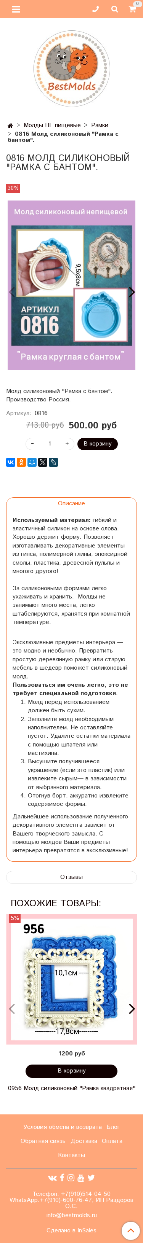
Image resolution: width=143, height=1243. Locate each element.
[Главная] (10, 126)
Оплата (112, 1141)
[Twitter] (91, 1178)
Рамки (99, 125)
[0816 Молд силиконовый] (71, 286)
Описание (71, 503)
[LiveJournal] (53, 462)
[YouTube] (80, 1178)
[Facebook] (62, 1178)
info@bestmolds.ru (72, 1215)
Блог (113, 1127)
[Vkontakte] (52, 1178)
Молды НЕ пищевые (52, 125)
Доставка (84, 1141)
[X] (42, 462)
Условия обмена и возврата (62, 1127)
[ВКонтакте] (10, 462)
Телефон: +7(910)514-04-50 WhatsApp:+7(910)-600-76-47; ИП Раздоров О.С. (71, 1200)
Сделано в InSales (71, 1231)
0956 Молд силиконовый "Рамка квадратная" (71, 1088)
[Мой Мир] (32, 462)
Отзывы (71, 877)
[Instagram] (70, 1178)
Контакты (71, 1155)
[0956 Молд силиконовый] (71, 979)
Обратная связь (43, 1141)
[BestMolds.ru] (72, 67)
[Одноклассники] (21, 462)
